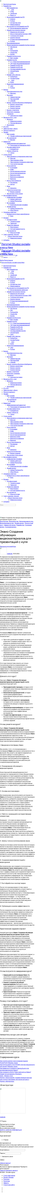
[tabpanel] (17, 805)
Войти (2, 260)
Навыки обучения (10, 525)
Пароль (2, 1153)
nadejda (2, 1117)
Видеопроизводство (26, 521)
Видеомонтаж (14, 521)
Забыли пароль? (5, 1163)
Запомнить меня (7, 1156)
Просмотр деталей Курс (8, 546)
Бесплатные (4, 521)
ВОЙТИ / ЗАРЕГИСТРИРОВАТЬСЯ (11, 1130)
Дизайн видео (19, 523)
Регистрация (8, 260)
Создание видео (10, 527)
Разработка (20, 525)
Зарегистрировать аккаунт (9, 1170)
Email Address (4, 1150)
